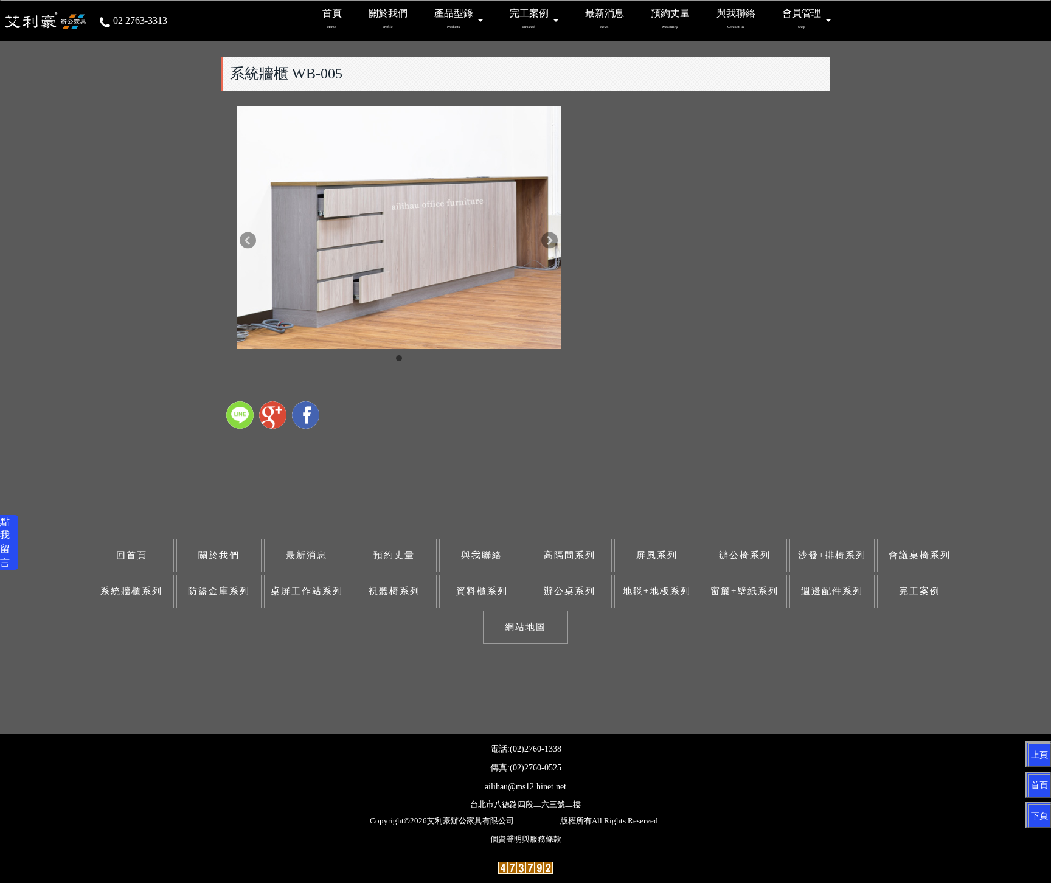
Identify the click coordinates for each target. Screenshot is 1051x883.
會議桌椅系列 (920, 555)
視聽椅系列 (394, 591)
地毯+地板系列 (657, 591)
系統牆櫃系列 (131, 591)
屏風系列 (657, 555)
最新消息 (306, 555)
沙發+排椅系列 (832, 555)
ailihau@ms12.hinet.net (525, 786)
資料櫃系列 (482, 591)
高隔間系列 (569, 555)
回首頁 (131, 555)
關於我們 (219, 555)
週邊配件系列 (832, 591)
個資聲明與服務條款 (525, 839)
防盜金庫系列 (219, 591)
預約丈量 (394, 555)
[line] (241, 416)
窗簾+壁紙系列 (744, 591)
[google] (274, 416)
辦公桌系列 (569, 591)
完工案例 (919, 591)
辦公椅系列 (745, 555)
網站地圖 (525, 627)
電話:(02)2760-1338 (525, 748)
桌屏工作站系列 (307, 591)
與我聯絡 (481, 555)
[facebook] (307, 416)
